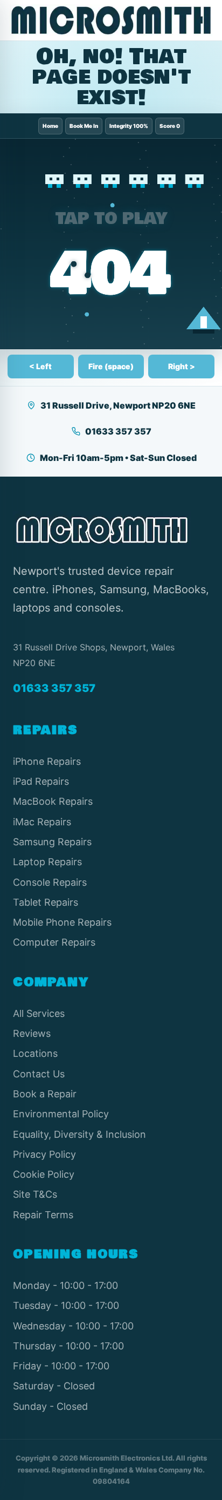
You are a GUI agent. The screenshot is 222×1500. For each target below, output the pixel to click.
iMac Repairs (42, 821)
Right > (181, 366)
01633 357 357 (118, 431)
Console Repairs (50, 882)
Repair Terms (43, 1214)
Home (50, 126)
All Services (39, 1013)
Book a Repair (45, 1093)
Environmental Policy (61, 1113)
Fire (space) (111, 366)
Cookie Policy (43, 1174)
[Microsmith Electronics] (111, 20)
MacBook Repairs (53, 801)
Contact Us (39, 1074)
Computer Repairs (54, 942)
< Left (40, 366)
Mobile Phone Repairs (62, 922)
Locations (35, 1053)
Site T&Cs (35, 1194)
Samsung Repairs (52, 841)
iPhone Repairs (47, 761)
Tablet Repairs (45, 902)
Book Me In (84, 126)
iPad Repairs (41, 781)
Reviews (32, 1033)
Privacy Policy (44, 1154)
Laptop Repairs (47, 861)
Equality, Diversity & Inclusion (79, 1134)
